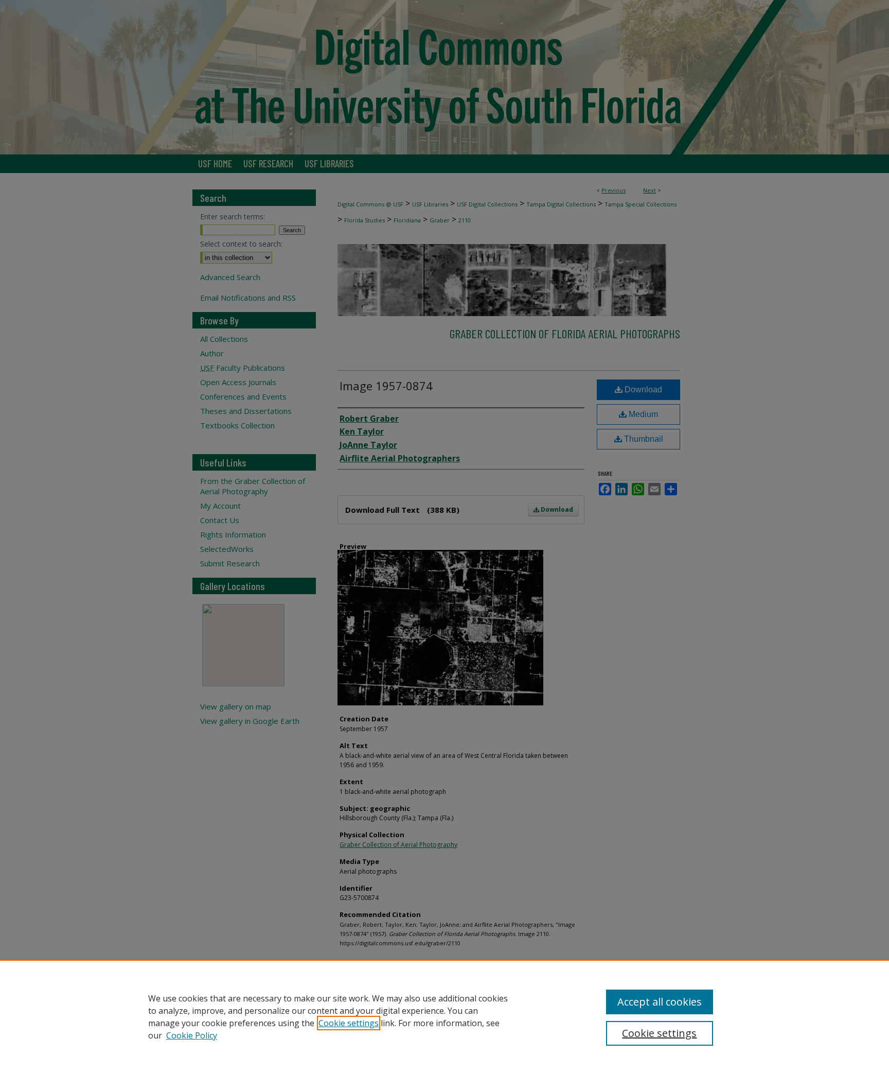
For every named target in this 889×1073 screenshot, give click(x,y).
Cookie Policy (191, 1035)
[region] (444, 1016)
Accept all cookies (659, 1002)
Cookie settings (348, 1023)
